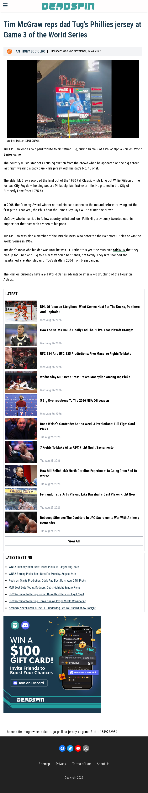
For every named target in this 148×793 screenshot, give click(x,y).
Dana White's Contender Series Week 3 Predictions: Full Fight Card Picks (87, 426)
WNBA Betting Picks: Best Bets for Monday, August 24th (42, 574)
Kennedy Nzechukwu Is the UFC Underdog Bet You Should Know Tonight (52, 608)
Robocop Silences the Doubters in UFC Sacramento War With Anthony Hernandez (89, 520)
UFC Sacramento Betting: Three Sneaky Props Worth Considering (47, 601)
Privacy (61, 764)
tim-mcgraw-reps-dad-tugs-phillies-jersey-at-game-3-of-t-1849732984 (67, 732)
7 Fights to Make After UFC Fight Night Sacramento (77, 447)
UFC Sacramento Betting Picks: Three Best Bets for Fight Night (46, 594)
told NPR (119, 250)
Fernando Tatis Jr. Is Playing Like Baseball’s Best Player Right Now (87, 494)
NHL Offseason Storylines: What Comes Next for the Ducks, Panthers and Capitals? (90, 309)
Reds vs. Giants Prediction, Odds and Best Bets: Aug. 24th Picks (47, 580)
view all (74, 541)
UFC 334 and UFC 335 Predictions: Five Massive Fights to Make (85, 354)
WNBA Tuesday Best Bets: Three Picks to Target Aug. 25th (44, 567)
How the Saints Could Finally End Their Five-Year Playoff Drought (86, 330)
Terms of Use (81, 764)
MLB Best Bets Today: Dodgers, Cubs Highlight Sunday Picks (44, 587)
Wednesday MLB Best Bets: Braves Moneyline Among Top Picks (85, 377)
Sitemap (44, 764)
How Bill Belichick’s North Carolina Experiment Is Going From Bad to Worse (88, 473)
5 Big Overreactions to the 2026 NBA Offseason (74, 400)
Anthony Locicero (30, 51)
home (11, 732)
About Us (103, 764)
